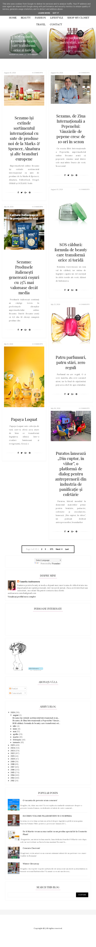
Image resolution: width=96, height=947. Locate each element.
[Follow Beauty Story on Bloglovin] (18, 670)
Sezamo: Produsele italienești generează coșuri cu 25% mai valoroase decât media (24, 277)
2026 (13, 712)
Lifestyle (56, 17)
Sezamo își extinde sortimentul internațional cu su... (35, 718)
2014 (13, 775)
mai (15, 731)
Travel (41, 24)
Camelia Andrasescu (30, 581)
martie (16, 737)
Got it (56, 13)
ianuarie (17, 742)
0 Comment (33, 54)
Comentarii (16, 693)
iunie (15, 729)
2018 (13, 764)
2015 (13, 772)
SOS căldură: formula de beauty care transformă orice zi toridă (23, 43)
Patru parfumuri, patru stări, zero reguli (72, 42)
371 (51, 549)
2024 (13, 748)
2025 (13, 745)
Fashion (40, 17)
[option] (23, 43)
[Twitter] (21, 192)
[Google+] (25, 192)
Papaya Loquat (24, 419)
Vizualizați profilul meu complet (22, 596)
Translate (56, 563)
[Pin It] (29, 192)
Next (58, 549)
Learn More (44, 13)
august (16, 715)
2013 (13, 778)
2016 (13, 769)
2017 (13, 767)
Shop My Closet (78, 17)
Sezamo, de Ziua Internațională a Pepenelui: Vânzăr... (36, 720)
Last (67, 549)
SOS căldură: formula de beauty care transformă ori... (36, 723)
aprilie (16, 734)
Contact (56, 24)
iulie (15, 726)
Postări (14, 688)
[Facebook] (18, 192)
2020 (13, 759)
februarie (17, 740)
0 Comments (37, 73)
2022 (13, 753)
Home (13, 17)
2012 (13, 780)
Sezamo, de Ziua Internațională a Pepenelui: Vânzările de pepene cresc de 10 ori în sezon (71, 128)
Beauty (26, 17)
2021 (13, 756)
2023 (13, 750)
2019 (13, 761)
